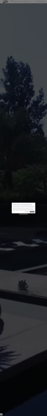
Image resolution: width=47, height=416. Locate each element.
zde (33, 210)
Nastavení (13, 211)
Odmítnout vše (27, 211)
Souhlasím (32, 211)
